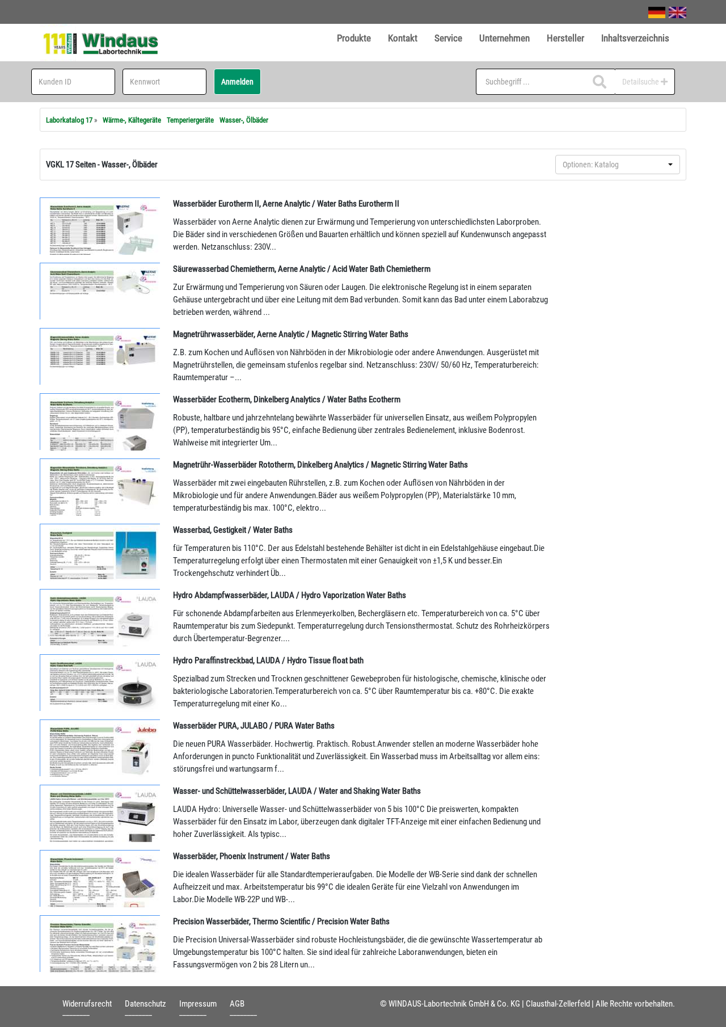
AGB (237, 1004)
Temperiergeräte (190, 120)
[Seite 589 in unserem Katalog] (100, 552)
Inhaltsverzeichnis (635, 38)
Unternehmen (504, 38)
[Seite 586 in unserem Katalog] (100, 226)
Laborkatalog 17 (69, 120)
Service (448, 38)
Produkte (354, 38)
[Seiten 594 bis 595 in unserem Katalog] (100, 943)
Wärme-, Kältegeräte (132, 120)
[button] (617, 164)
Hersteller (565, 38)
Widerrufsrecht (87, 1004)
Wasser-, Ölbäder (244, 120)
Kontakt (402, 38)
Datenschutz (145, 1004)
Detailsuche (641, 81)
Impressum (198, 1004)
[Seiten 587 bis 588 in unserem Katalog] (100, 421)
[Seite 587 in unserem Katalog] (100, 356)
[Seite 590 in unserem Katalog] (100, 682)
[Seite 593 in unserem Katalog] (100, 878)
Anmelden (237, 81)
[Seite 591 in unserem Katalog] (100, 813)
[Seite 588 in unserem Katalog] (100, 487)
